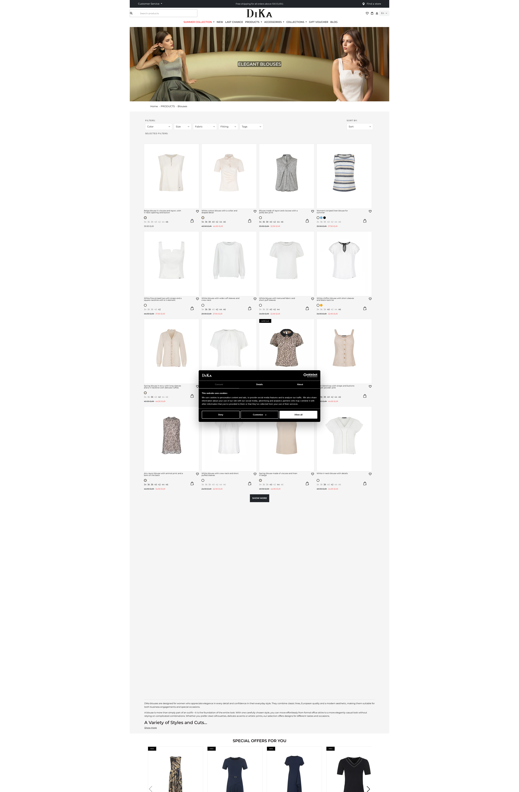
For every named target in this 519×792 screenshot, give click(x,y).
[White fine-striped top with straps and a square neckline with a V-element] (171, 263)
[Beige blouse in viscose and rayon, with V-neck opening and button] (171, 176)
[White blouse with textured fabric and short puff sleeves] (286, 263)
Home (154, 106)
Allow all (298, 414)
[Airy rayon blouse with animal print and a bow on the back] (171, 438)
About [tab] (300, 384)
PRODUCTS (168, 106)
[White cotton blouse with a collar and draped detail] (229, 176)
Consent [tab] (219, 384)
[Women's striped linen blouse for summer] (344, 176)
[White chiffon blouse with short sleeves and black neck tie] (344, 263)
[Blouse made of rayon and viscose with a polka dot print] (286, 176)
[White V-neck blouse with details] (344, 438)
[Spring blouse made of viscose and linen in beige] (286, 438)
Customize (258, 414)
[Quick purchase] (192, 221)
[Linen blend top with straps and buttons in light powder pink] (344, 351)
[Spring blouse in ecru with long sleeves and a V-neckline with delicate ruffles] (171, 351)
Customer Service (149, 3)
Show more (150, 727)
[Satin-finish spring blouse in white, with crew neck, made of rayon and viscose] (229, 351)
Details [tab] (259, 384)
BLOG (334, 22)
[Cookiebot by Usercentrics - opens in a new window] (305, 375)
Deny (220, 414)
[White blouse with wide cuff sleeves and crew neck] (229, 263)
